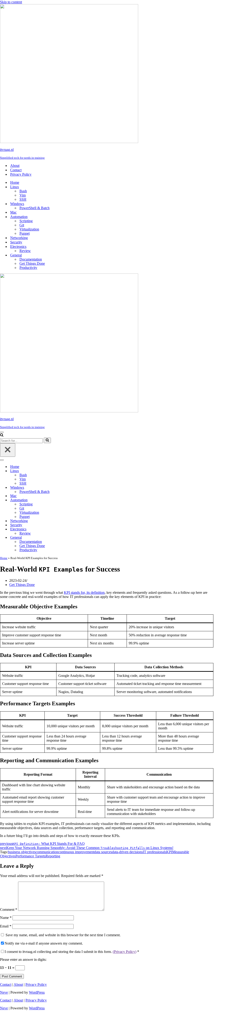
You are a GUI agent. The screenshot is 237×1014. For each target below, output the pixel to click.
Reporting (53, 856)
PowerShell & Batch (34, 208)
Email (5, 926)
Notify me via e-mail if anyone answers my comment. (44, 943)
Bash (23, 191)
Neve (4, 992)
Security (16, 242)
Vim (22, 195)
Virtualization (29, 229)
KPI (169, 852)
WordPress (37, 992)
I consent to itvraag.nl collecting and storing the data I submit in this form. (72, 952)
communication (47, 852)
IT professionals (154, 852)
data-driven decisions (127, 852)
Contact (16, 170)
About (14, 166)
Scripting (26, 221)
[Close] (7, 450)
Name (6, 918)
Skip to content (11, 2)
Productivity (28, 268)
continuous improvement (76, 852)
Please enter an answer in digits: (23, 959)
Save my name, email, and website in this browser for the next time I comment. (63, 935)
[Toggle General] (81, 538)
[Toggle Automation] (81, 500)
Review (25, 251)
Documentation (30, 259)
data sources (103, 852)
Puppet (24, 233)
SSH (22, 199)
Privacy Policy (20, 174)
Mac (13, 212)
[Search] (1, 435)
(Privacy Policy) (124, 952)
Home (14, 182)
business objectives (22, 852)
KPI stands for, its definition (84, 592)
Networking (19, 238)
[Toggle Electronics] (81, 529)
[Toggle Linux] (81, 471)
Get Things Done (32, 263)
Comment (8, 909)
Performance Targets (31, 856)
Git (21, 225)
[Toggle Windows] (81, 488)
